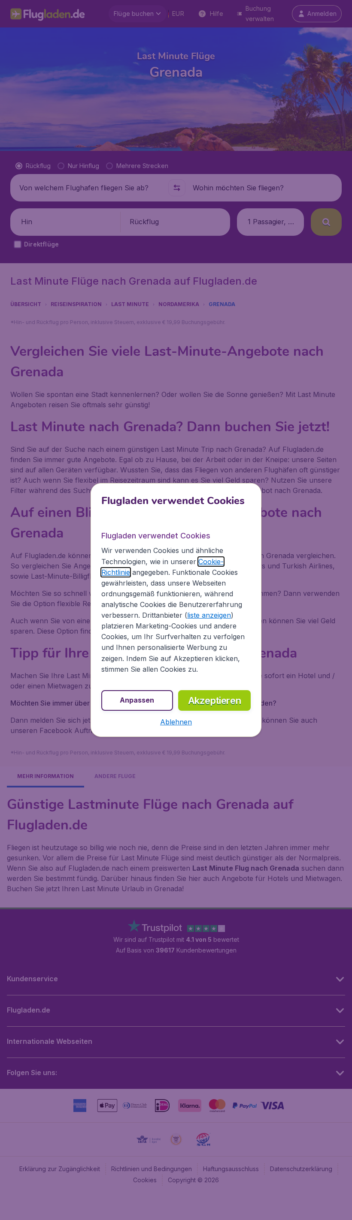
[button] (176, 722)
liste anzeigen (209, 615)
